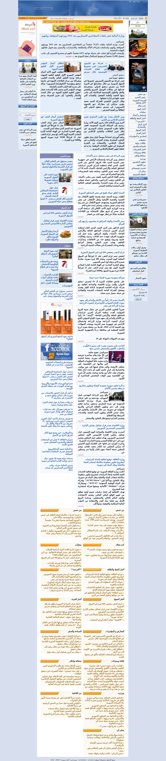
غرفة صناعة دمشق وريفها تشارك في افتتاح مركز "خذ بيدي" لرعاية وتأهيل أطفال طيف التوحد (61, 624)
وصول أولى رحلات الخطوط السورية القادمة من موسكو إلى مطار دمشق (61, 642)
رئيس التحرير (65, 156)
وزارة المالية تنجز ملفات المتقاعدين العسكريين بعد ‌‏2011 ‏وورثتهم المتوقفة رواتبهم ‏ (82, 35)
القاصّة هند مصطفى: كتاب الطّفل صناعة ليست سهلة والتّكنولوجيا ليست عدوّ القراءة (105, 680)
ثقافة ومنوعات (117, 661)
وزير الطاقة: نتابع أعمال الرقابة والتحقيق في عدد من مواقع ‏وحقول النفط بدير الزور (104, 594)
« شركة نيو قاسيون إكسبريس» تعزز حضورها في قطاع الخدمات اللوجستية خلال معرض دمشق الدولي (104, 69)
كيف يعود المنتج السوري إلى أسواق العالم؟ (49, 254)
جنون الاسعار (140, 278)
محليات (78, 545)
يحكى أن (120, 730)
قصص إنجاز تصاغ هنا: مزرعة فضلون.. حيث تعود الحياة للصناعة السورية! (104, 556)
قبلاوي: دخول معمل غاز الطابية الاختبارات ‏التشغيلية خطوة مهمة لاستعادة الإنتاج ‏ (105, 588)
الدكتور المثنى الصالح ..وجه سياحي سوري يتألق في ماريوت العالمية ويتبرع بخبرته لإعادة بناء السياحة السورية (104, 700)
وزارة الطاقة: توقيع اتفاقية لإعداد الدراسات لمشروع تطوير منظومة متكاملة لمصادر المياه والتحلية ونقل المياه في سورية (104, 576)
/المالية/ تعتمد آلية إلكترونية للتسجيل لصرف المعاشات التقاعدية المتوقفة (57, 451)
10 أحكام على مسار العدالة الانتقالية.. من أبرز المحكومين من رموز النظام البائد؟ (61, 553)
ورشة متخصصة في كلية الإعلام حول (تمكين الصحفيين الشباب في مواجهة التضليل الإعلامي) (61, 677)
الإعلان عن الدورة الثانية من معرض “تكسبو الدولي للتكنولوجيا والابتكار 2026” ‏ (104, 645)
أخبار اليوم (141, 109)
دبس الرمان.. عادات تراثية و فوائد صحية (105, 753)
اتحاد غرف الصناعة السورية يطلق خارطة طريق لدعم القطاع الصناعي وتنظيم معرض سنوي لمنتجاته (62, 606)
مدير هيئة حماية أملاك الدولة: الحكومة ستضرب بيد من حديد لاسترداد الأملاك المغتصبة (61, 583)
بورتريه (121, 693)
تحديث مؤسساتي (139, 168)
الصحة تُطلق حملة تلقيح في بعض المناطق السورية (29, 142)
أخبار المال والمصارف (142, 126)
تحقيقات (67, 246)
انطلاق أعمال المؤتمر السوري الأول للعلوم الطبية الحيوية (52, 66)
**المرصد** (76, 569)
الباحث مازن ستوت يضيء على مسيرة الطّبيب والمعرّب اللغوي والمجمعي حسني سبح (104, 667)
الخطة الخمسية (139, 174)
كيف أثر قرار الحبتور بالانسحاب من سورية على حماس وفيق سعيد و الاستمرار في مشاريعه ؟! (57, 395)
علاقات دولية (140, 143)
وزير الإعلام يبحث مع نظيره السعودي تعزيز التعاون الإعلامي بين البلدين (62, 667)
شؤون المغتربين (139, 162)
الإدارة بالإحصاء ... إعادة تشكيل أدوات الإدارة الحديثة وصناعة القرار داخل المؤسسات (56, 280)
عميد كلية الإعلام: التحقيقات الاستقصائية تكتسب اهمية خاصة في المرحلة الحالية (63, 683)
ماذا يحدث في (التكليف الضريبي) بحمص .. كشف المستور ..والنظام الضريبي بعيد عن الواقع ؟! (103, 538)
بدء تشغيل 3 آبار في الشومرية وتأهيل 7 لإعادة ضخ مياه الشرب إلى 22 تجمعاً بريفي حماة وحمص (61, 533)
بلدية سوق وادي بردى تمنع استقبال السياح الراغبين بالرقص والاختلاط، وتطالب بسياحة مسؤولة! (105, 737)
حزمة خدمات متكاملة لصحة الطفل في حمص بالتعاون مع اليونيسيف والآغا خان (61, 516)
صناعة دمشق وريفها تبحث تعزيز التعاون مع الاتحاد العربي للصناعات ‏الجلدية (62, 613)
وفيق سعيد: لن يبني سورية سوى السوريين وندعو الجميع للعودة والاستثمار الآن (62, 575)
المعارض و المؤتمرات (115, 631)
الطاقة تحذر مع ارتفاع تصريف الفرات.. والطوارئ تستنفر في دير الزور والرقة (64, 564)
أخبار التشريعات (139, 149)
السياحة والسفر (74, 631)
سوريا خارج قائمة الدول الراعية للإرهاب (63, 549)
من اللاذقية (76, 693)
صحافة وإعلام (75, 661)
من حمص (120, 510)
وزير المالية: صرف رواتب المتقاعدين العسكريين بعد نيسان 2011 (59, 467)
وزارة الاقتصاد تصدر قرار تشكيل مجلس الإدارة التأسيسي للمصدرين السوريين (56, 223)
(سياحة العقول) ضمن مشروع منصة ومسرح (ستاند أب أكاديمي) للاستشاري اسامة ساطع (61, 637)
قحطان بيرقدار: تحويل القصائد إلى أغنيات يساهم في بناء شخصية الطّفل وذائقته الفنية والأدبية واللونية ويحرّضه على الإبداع (105, 673)
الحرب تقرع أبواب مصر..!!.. (111, 726)
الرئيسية (145, 1)
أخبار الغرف (76, 599)
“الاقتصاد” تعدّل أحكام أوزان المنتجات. (106, 620)
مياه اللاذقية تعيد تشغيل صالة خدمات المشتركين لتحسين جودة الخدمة (64, 709)
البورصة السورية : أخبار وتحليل (139, 101)
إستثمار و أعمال (139, 115)
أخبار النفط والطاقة (115, 569)
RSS (130, 1)
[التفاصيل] (68, 56)
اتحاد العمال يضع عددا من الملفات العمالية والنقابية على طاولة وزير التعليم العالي (28, 80)
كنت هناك (120, 545)
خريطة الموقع (137, 1)
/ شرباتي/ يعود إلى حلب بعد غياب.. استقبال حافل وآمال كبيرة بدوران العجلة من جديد (57, 411)
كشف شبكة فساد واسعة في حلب (65, 579)
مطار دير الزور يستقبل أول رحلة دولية (63, 652)
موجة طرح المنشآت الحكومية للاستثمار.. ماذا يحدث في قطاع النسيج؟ (59, 364)
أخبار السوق (66, 208)
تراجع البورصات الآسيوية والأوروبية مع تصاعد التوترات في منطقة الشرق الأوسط (57, 386)
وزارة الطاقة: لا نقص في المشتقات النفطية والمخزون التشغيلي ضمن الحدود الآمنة (57, 442)
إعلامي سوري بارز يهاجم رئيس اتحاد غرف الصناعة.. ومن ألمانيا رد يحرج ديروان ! (62, 589)
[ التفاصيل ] (81, 188)
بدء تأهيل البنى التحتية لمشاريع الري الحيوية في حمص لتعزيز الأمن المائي (62, 526)
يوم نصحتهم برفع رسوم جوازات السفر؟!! (105, 549)
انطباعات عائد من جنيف (112, 552)
